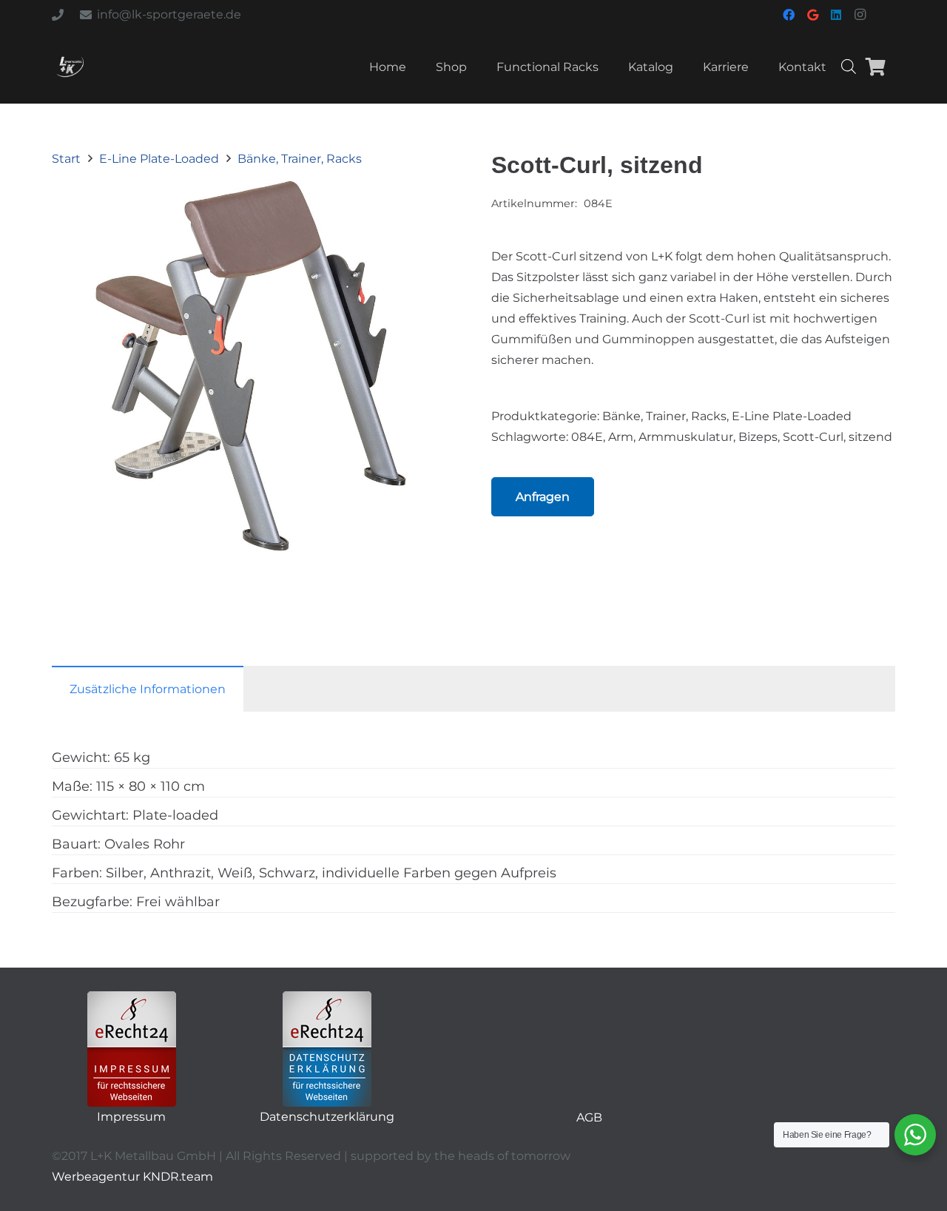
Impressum (131, 1117)
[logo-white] (70, 66)
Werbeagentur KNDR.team (132, 1177)
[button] (432, 191)
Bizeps (758, 437)
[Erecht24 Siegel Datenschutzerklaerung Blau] (327, 1049)
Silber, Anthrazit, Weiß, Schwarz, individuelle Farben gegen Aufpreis (331, 873)
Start (66, 159)
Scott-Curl (813, 437)
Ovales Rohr (144, 844)
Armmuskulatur (685, 437)
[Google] (812, 15)
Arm (620, 437)
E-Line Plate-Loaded (159, 159)
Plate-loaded (175, 815)
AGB (589, 1117)
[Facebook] (789, 15)
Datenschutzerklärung (327, 1117)
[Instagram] (860, 15)
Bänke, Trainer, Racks (299, 159)
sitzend (870, 437)
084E (587, 437)
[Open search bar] (848, 66)
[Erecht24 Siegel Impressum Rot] (132, 1049)
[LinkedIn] (836, 15)
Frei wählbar (178, 902)
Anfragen (543, 497)
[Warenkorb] (875, 67)
